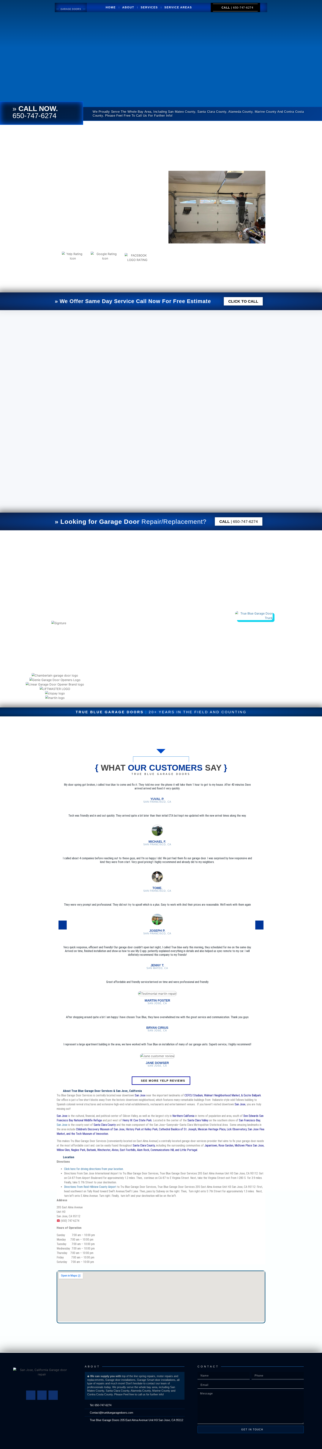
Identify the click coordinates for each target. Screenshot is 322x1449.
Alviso (115, 1150)
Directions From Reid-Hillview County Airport (90, 1187)
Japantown (210, 1145)
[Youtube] (53, 1395)
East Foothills (128, 1150)
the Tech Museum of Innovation (89, 1134)
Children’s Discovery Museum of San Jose (100, 1129)
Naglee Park (78, 1150)
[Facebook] (30, 1395)
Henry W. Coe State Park (137, 1120)
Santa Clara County (105, 1125)
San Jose (240, 1104)
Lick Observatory (237, 1129)
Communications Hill (162, 1150)
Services (149, 7)
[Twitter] (42, 1395)
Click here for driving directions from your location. (94, 1169)
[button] (5, 686)
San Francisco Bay (249, 1120)
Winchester (103, 1150)
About (128, 7)
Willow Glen (63, 1150)
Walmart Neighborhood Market (222, 1095)
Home (111, 7)
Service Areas (178, 7)
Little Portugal (188, 1150)
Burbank (91, 1150)
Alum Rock (143, 1150)
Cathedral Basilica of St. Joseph (177, 1129)
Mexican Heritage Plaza (211, 1129)
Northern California (183, 1116)
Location (68, 1157)
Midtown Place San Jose (249, 1145)
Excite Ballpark (252, 1095)
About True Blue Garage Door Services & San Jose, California (102, 1091)
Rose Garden (225, 1145)
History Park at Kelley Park (142, 1129)
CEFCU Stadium (193, 1095)
